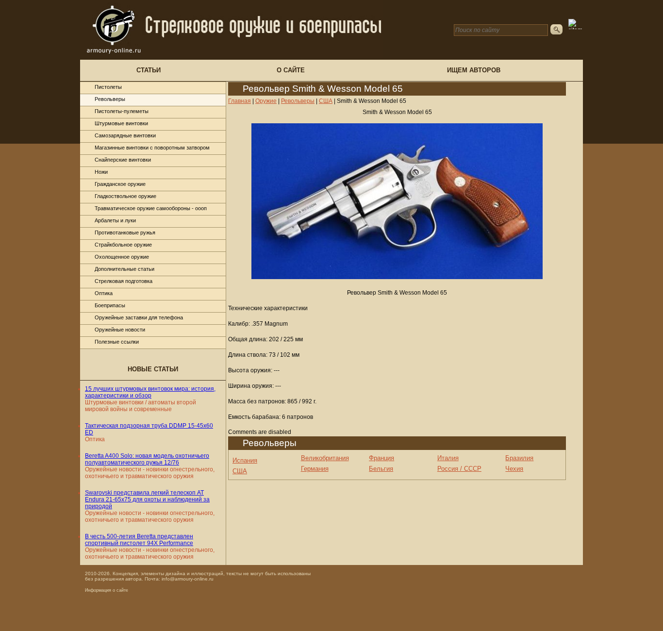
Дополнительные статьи (124, 269)
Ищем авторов (473, 70)
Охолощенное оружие (122, 257)
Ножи (101, 172)
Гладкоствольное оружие (125, 196)
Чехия (514, 468)
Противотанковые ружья (125, 232)
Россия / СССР (459, 468)
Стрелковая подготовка (123, 281)
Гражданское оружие (120, 184)
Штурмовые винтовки (121, 123)
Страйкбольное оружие (123, 245)
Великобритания (325, 458)
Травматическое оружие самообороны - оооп (151, 208)
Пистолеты (108, 87)
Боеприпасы (110, 305)
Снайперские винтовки (123, 160)
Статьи (148, 70)
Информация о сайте (106, 590)
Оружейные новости (120, 329)
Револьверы (110, 99)
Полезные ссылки (117, 342)
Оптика (104, 293)
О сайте (291, 70)
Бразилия (519, 458)
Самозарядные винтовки (125, 135)
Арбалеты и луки (115, 220)
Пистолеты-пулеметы (122, 111)
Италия (448, 458)
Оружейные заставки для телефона (139, 317)
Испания (244, 460)
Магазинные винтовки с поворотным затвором (152, 147)
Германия (315, 468)
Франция (381, 458)
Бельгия (381, 468)
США (239, 471)
